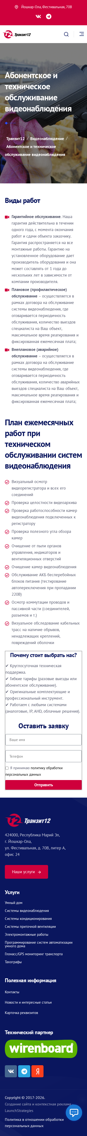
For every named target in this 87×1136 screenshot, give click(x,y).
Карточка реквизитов (21, 1012)
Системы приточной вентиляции (30, 926)
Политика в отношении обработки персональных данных (34, 1122)
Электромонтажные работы (26, 934)
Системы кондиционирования (28, 918)
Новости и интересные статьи (28, 1002)
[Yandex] (37, 1071)
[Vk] (38, 16)
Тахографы (13, 962)
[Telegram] (48, 16)
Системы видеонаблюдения (27, 910)
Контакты (12, 992)
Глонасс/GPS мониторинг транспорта (34, 954)
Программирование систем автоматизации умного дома (38, 944)
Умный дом (13, 902)
